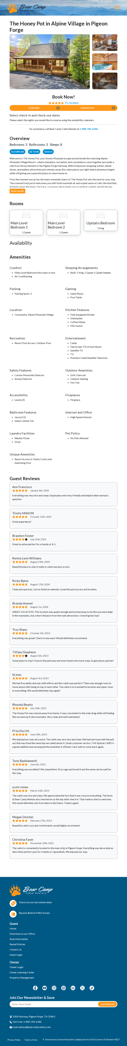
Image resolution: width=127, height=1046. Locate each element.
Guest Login (16, 954)
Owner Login (16, 967)
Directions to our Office (22, 933)
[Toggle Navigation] (117, 8)
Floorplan (17, 151)
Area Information (19, 938)
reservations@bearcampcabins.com (31, 1026)
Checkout (88, 107)
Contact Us (16, 949)
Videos (48, 151)
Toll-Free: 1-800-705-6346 (27, 1021)
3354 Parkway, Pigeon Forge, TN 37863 (33, 1016)
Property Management (22, 977)
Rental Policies (17, 944)
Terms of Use (30, 1039)
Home (13, 928)
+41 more (104, 80)
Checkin (33, 107)
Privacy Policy (14, 1039)
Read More (17, 191)
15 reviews (71, 103)
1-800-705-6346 (89, 128)
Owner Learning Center (22, 972)
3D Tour (34, 151)
